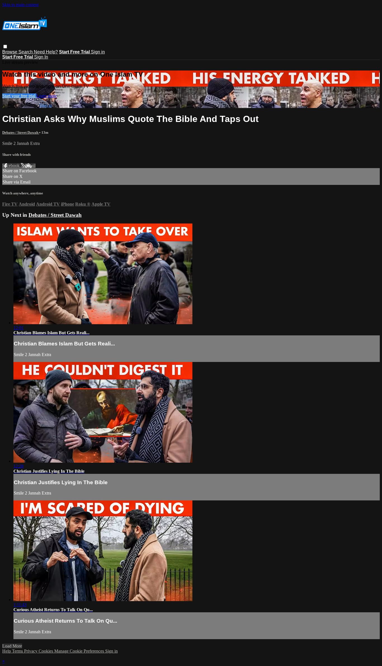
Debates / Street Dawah (20, 132)
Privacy (31, 651)
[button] (5, 46)
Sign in (98, 52)
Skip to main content (20, 4)
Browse (10, 52)
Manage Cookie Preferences (79, 651)
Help (7, 651)
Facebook (11, 165)
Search (26, 52)
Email (30, 165)
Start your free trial (19, 95)
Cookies (46, 651)
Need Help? (46, 52)
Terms (18, 651)
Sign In (41, 57)
